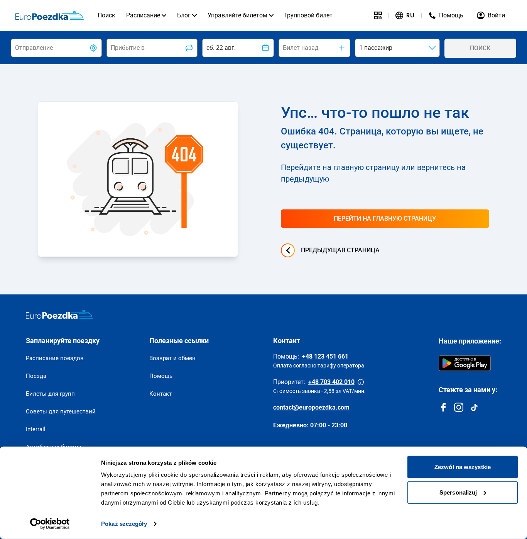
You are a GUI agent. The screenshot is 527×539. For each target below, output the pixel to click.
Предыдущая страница (340, 250)
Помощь (160, 375)
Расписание (143, 15)
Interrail (36, 429)
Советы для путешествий (61, 411)
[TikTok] (474, 407)
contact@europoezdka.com (311, 407)
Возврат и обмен (172, 358)
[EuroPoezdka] (59, 314)
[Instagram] (458, 407)
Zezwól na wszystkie (462, 467)
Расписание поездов (55, 358)
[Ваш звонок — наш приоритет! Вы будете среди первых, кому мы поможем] (361, 382)
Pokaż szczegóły (124, 523)
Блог (184, 15)
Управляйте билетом (237, 15)
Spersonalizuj (458, 492)
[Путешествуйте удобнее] (378, 15)
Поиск (106, 15)
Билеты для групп (50, 393)
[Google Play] (465, 363)
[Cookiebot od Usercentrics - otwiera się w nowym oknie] (50, 524)
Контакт (160, 393)
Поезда (36, 375)
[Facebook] (443, 407)
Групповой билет (308, 15)
